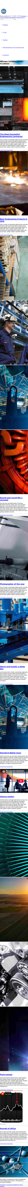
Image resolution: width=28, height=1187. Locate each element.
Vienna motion (7, 797)
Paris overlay (6, 1074)
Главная (5, 25)
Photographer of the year (12, 584)
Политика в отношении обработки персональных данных (14, 1185)
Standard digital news (10, 753)
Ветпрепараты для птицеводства (13, 47)
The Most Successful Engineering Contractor (11, 135)
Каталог (5, 40)
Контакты (6, 55)
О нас (4, 32)
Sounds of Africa (8, 1128)
